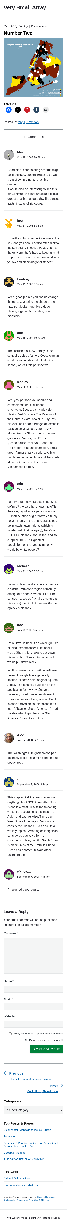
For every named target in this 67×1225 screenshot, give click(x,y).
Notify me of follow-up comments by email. (38, 1033)
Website (9, 1016)
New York (32, 122)
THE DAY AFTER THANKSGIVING (24, 1159)
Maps (21, 122)
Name (9, 981)
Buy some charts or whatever (21, 1184)
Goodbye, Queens (14, 1152)
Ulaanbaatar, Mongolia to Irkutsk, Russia (27, 1129)
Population (10, 1136)
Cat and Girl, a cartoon (17, 1178)
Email (8, 998)
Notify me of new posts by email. (44, 1040)
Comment (11, 933)
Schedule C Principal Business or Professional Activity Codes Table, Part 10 (31, 1145)
